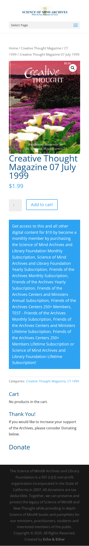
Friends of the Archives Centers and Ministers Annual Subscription (40, 294)
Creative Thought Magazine (41, 48)
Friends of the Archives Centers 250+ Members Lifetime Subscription (41, 338)
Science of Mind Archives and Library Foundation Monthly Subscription (42, 251)
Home (13, 48)
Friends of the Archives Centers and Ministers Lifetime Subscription (43, 325)
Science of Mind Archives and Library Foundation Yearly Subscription (41, 263)
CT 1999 (73, 381)
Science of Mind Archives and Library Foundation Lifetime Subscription (38, 356)
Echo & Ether (54, 539)
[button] (73, 68)
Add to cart (42, 204)
